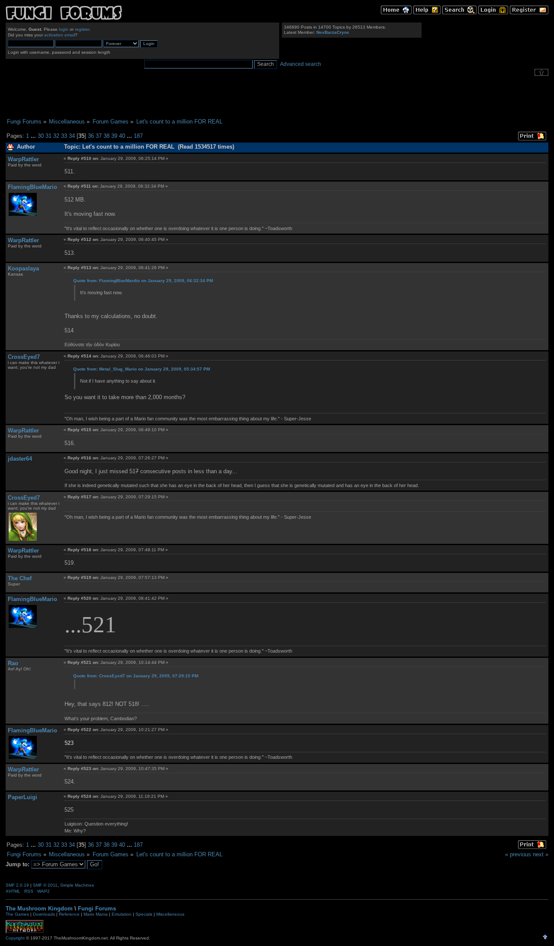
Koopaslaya (23, 268)
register (82, 29)
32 (56, 136)
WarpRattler (23, 159)
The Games (17, 914)
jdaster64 (20, 458)
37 (99, 136)
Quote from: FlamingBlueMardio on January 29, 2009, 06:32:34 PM (143, 280)
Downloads (44, 914)
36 (91, 136)
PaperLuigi (22, 797)
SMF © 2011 (45, 885)
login (63, 29)
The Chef (20, 578)
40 (122, 136)
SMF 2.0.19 (17, 885)
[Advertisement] (277, 97)
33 (64, 136)
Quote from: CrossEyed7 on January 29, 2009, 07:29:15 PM (135, 675)
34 (72, 136)
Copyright (15, 938)
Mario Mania (96, 914)
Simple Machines (77, 885)
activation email (59, 35)
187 (138, 136)
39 (114, 136)
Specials (143, 914)
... (34, 136)
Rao (13, 663)
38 (106, 136)
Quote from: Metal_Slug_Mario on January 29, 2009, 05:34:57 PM (141, 369)
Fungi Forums (97, 908)
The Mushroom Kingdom (39, 908)
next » (540, 854)
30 (41, 136)
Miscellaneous (170, 914)
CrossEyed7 (24, 357)
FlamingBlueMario (32, 187)
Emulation (122, 914)
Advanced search (300, 64)
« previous (518, 854)
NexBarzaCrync (332, 32)
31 (48, 136)
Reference (69, 914)
